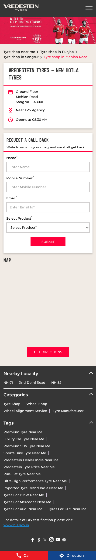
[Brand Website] (64, 539)
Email (11, 197)
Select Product (19, 218)
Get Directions (48, 352)
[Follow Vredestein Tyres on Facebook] (32, 539)
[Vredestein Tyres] (20, 8)
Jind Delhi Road (32, 382)
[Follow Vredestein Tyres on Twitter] (45, 539)
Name (11, 157)
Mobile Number (20, 177)
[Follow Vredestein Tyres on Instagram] (51, 539)
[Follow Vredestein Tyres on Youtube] (57, 539)
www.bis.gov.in (16, 525)
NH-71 (8, 382)
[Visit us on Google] (38, 539)
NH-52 (56, 382)
